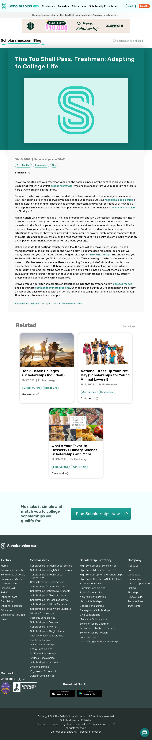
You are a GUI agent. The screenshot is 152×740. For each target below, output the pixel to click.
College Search (9, 583)
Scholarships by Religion (94, 632)
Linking (132, 587)
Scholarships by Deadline (94, 623)
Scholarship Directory (13, 574)
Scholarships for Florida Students (49, 599)
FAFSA (4, 592)
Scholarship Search (12, 570)
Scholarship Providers (103, 6)
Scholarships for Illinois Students (48, 604)
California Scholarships (92, 587)
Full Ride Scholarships (42, 644)
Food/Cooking (60, 467)
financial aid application (119, 199)
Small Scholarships (90, 637)
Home (4, 565)
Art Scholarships (39, 666)
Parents (63, 6)
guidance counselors (123, 207)
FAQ (130, 570)
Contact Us (134, 574)
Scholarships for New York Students (50, 608)
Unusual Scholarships (42, 657)
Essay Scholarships (41, 648)
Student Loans (9, 596)
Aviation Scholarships (42, 675)
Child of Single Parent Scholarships (99, 641)
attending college (99, 254)
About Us (133, 565)
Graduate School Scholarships (47, 582)
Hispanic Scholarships (42, 617)
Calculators (7, 601)
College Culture (32, 388)
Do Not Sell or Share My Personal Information (76, 731)
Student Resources (12, 605)
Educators (78, 6)
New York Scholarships (93, 596)
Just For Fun (23, 165)
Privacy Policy (135, 596)
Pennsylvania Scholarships (95, 610)
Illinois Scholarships (91, 601)
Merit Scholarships (40, 640)
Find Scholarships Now (98, 513)
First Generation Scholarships (46, 635)
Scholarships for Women (44, 622)
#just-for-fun (53, 303)
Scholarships (106, 392)
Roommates (41, 165)
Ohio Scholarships (90, 614)
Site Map (133, 592)
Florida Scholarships (91, 592)
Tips (54, 165)
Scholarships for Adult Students (48, 586)
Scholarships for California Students (50, 590)
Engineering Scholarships (44, 671)
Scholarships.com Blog (44, 15)
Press (4, 619)
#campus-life (22, 303)
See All (127, 326)
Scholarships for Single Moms (47, 631)
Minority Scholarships (42, 613)
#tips (79, 303)
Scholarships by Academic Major (98, 628)
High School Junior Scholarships (98, 570)
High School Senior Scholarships (98, 565)
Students (48, 6)
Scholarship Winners (12, 579)
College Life (50, 388)
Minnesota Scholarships (93, 619)
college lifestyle (122, 283)
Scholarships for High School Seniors (51, 565)
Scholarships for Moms (43, 626)
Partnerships (135, 579)
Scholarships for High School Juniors (51, 570)
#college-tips (37, 303)
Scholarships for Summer (44, 662)
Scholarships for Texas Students (48, 595)
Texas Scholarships (91, 583)
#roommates (68, 303)
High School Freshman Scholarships (100, 579)
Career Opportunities (139, 583)
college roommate (61, 185)
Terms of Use (135, 601)
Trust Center (134, 605)
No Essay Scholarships (43, 653)
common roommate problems (52, 287)
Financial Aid (8, 587)
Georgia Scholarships (92, 605)
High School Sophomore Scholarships (101, 574)
